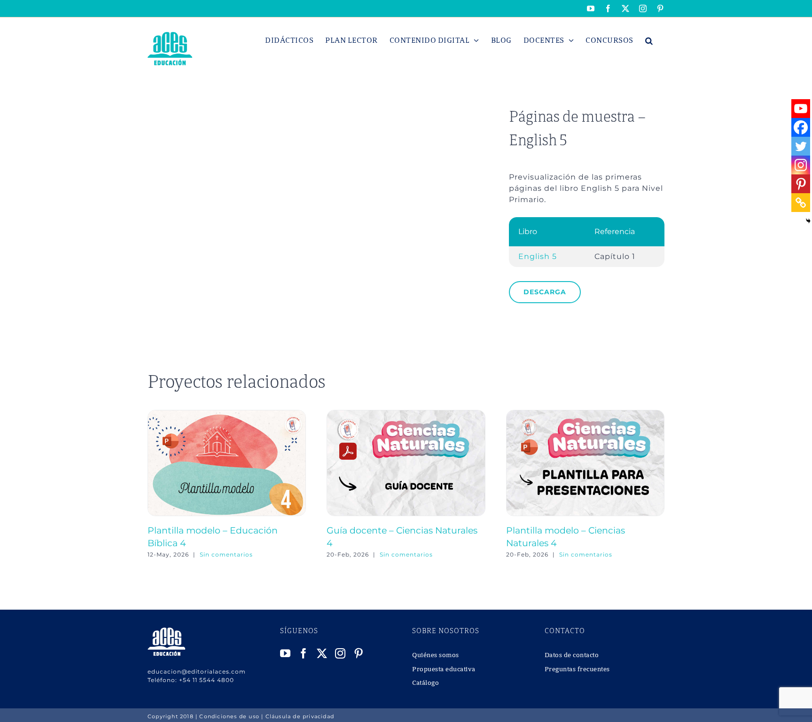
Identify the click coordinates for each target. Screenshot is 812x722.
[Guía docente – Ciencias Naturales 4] (406, 414)
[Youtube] (800, 108)
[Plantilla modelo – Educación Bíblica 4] (227, 414)
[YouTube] (285, 653)
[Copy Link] (800, 202)
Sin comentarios (226, 554)
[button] (649, 40)
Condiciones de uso (229, 716)
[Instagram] (800, 165)
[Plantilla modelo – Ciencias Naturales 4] (585, 414)
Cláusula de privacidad (299, 716)
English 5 (537, 256)
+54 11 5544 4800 (206, 679)
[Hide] (808, 221)
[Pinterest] (800, 183)
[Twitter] (800, 146)
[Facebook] (800, 127)
